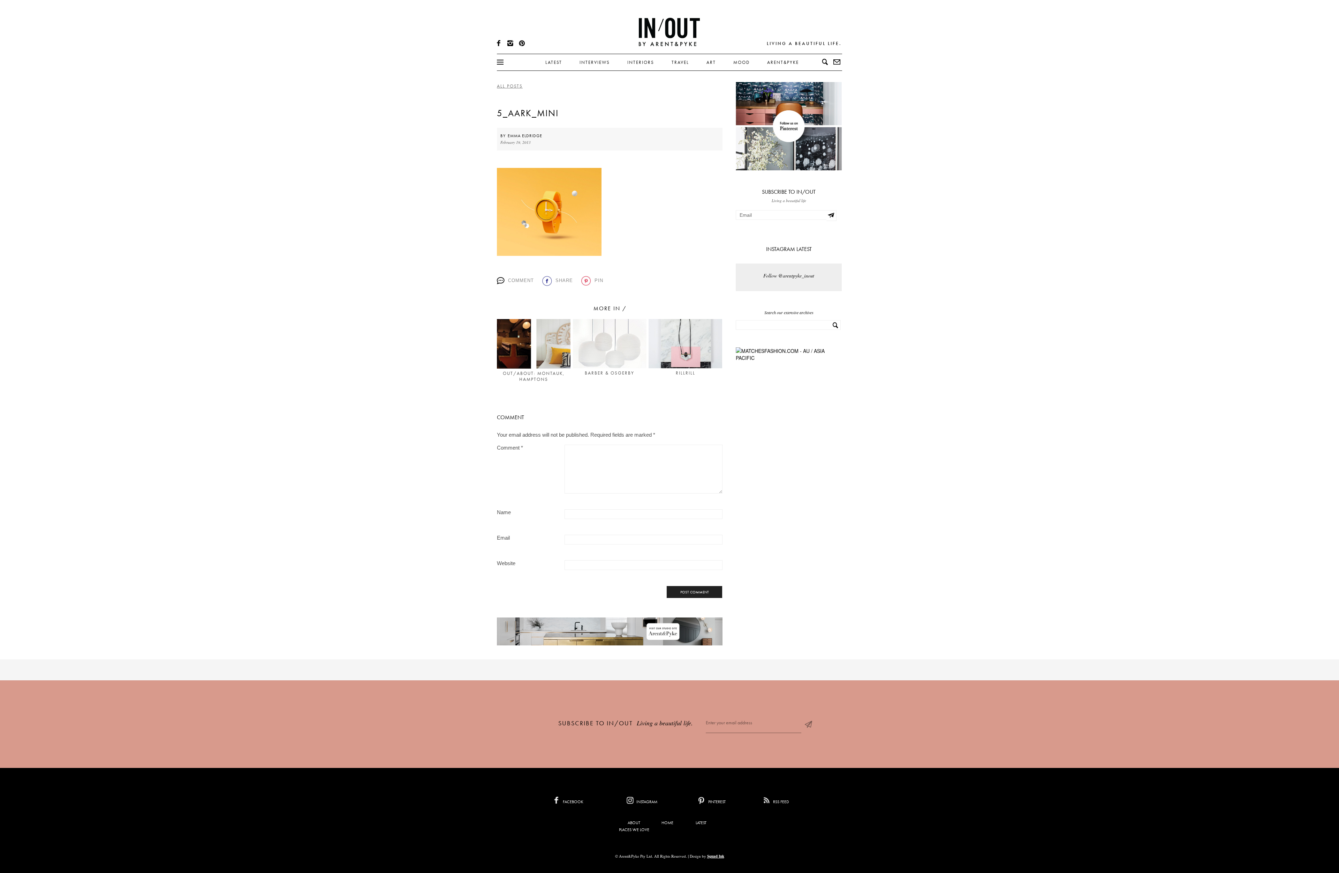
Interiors (640, 62)
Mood (741, 62)
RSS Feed (780, 802)
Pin (599, 280)
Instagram (646, 802)
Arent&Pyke (783, 62)
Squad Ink (715, 856)
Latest (553, 62)
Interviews (595, 62)
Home (667, 823)
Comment (521, 280)
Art (711, 62)
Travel (680, 62)
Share (564, 280)
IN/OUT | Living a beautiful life (669, 31)
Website (506, 563)
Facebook (572, 802)
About (634, 823)
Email (503, 538)
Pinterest (716, 802)
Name (504, 512)
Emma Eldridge (525, 136)
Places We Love (634, 830)
